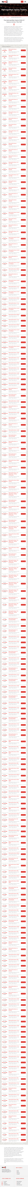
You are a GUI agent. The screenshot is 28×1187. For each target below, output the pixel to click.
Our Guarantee (19, 1184)
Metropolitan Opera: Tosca (14, 286)
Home (3, 17)
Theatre (7, 17)
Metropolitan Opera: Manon (14, 757)
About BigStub (19, 1181)
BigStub (6, 1170)
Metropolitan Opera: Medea (14, 268)
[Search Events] (22, 2)
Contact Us (19, 1182)
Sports (18, 1171)
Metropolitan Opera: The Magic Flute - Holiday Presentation (13, 474)
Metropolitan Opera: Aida (13, 746)
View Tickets (23, 50)
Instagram (5, 1183)
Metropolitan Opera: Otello (14, 641)
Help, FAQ (18, 1183)
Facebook (5, 1181)
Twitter (5, 1182)
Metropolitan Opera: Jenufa (14, 352)
